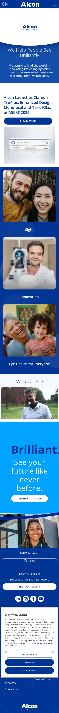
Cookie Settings (29, 654)
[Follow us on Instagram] (26, 599)
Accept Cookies (29, 670)
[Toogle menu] (55, 4)
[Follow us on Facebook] (33, 599)
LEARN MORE (28, 121)
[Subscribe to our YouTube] (41, 599)
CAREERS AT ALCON (29, 498)
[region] (29, 642)
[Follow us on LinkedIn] (18, 599)
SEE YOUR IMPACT (29, 586)
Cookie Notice (43, 643)
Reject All (29, 662)
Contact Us (11, 689)
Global (31, 561)
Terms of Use (42, 679)
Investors (10, 682)
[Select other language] (5, 4)
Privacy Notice (11, 646)
